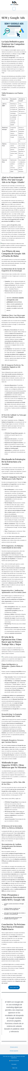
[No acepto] (26, 1062)
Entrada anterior (14, 1047)
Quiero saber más (14, 987)
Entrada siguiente (14, 1050)
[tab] (14, 904)
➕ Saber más (14, 1067)
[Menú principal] (14, 8)
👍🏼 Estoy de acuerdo (14, 1060)
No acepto (14, 1064)
